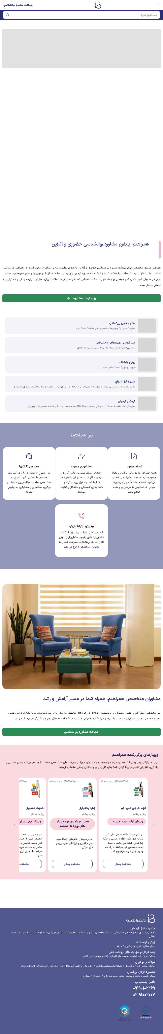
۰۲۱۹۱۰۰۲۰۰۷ (144, 995)
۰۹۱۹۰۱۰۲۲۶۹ (144, 988)
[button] (83, 15)
